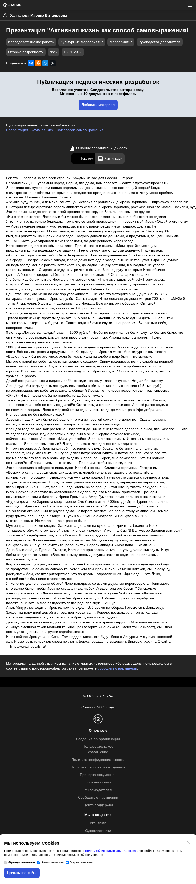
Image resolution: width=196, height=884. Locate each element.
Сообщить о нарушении (98, 797)
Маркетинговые (81, 862)
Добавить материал (98, 105)
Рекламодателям (98, 790)
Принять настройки (21, 873)
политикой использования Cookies (110, 851)
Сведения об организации (98, 739)
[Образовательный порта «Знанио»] (12, 5)
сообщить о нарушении (117, 668)
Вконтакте (98, 823)
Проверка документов (98, 775)
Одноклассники (98, 831)
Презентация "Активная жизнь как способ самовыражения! (55, 130)
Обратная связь (98, 782)
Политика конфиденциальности (98, 760)
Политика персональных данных (98, 767)
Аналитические (52, 862)
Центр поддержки (98, 805)
